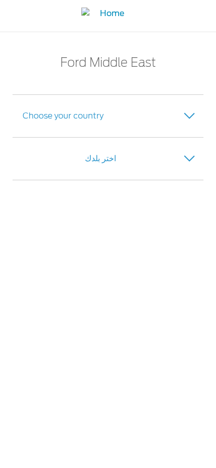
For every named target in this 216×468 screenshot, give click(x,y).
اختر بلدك (100, 158)
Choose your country (63, 116)
